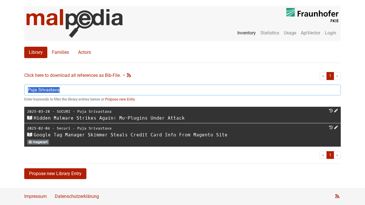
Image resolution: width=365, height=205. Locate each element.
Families (60, 52)
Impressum (35, 196)
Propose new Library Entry (55, 173)
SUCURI (63, 111)
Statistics (269, 33)
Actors (84, 52)
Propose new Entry (120, 99)
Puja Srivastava (94, 111)
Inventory (246, 33)
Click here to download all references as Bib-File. (72, 75)
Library (36, 52)
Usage (290, 33)
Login (330, 33)
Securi (63, 128)
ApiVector (310, 33)
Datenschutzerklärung (77, 196)
